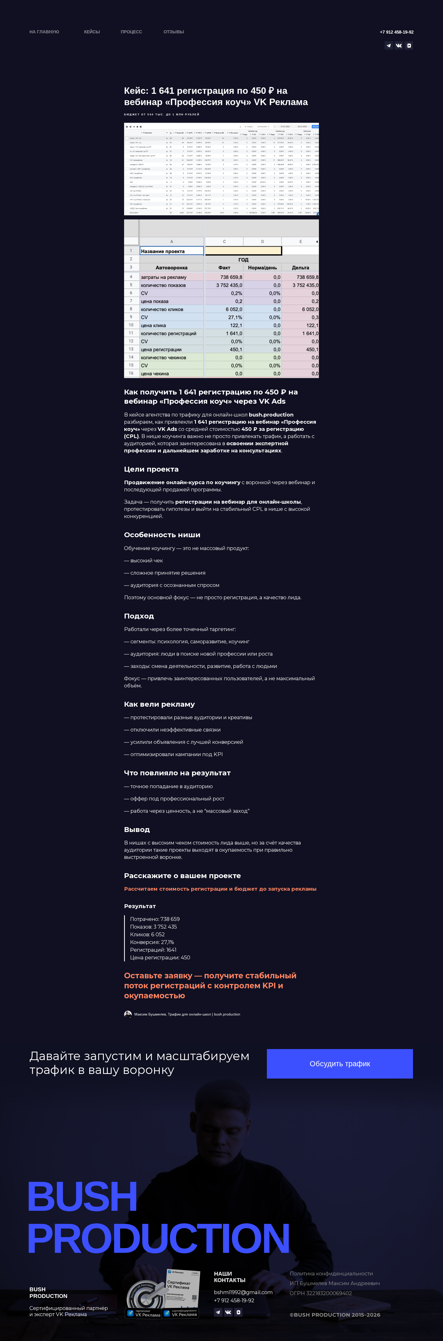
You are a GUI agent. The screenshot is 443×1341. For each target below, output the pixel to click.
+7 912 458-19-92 (234, 1300)
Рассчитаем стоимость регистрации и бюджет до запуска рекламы (220, 889)
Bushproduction (48, 1292)
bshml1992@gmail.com (243, 1292)
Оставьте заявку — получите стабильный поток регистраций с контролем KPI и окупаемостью (210, 985)
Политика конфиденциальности (331, 1273)
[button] (340, 1064)
